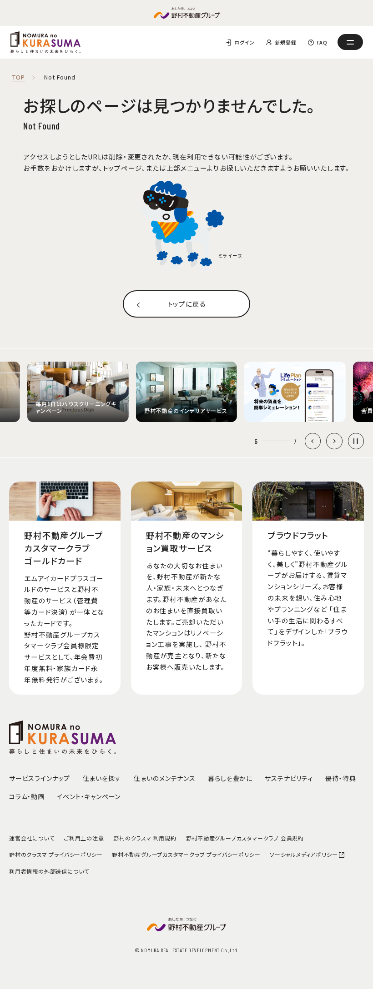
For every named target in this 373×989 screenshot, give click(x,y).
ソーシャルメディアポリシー (304, 854)
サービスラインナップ (39, 778)
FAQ (322, 42)
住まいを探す (102, 778)
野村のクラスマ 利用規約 (144, 838)
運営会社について (31, 838)
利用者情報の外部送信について (49, 871)
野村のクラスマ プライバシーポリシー (55, 854)
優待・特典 (340, 778)
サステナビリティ (289, 778)
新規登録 (285, 42)
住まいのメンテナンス (165, 778)
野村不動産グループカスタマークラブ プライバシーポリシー (186, 854)
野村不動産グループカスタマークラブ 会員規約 (245, 838)
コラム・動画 (27, 796)
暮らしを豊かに (230, 778)
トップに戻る (186, 303)
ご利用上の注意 (84, 838)
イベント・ (89, 796)
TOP (18, 77)
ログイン (244, 42)
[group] (78, 392)
